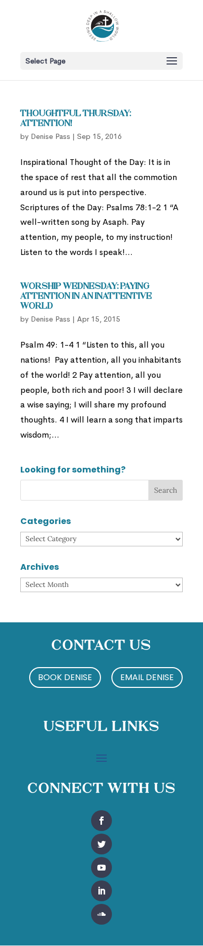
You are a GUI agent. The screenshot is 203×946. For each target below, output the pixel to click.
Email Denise (147, 677)
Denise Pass (50, 136)
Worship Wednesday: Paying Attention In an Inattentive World (86, 297)
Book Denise (65, 677)
